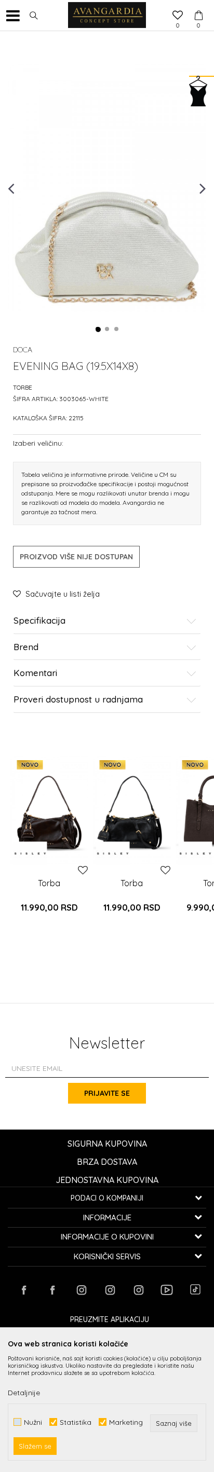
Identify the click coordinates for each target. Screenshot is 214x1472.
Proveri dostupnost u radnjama (78, 700)
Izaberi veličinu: (38, 442)
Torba (49, 883)
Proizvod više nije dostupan (76, 556)
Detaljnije (24, 1392)
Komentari (35, 673)
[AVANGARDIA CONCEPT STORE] (107, 15)
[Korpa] (198, 6)
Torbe (22, 387)
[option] (107, 187)
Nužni (33, 1422)
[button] (34, 15)
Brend (26, 647)
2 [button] (107, 329)
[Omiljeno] (177, 16)
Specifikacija (39, 621)
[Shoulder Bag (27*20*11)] (49, 810)
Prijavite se (107, 1093)
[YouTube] (167, 1290)
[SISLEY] (30, 853)
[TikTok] (195, 1289)
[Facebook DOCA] (52, 1290)
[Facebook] (24, 1290)
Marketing (126, 1422)
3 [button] (116, 329)
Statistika (75, 1422)
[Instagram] (81, 1290)
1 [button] (98, 329)
